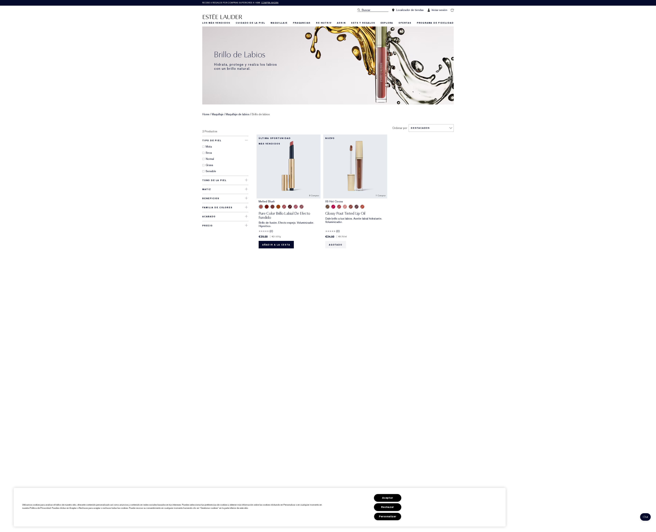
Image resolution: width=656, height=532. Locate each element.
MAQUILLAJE (279, 23)
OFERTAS (405, 23)
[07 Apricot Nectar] (362, 206)
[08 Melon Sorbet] (339, 206)
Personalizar (387, 516)
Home (205, 114)
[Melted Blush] (261, 206)
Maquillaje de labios (237, 114)
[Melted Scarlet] (290, 206)
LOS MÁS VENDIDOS (216, 23)
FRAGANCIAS (302, 23)
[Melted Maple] (272, 206)
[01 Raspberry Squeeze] (333, 206)
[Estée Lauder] (222, 16)
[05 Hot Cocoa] (327, 206)
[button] (645, 517)
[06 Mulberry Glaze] (356, 206)
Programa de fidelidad (435, 23)
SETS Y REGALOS (363, 23)
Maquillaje (218, 114)
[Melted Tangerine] (278, 206)
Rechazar (387, 507)
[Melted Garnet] (266, 206)
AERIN (341, 23)
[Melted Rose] (284, 206)
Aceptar (387, 498)
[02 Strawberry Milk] (345, 206)
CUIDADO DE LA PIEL (250, 23)
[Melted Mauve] (301, 206)
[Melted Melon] (295, 206)
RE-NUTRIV (323, 23)
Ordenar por (399, 128)
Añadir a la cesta (276, 244)
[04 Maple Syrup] (350, 206)
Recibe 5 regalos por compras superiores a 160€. (240, 2)
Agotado (335, 244)
